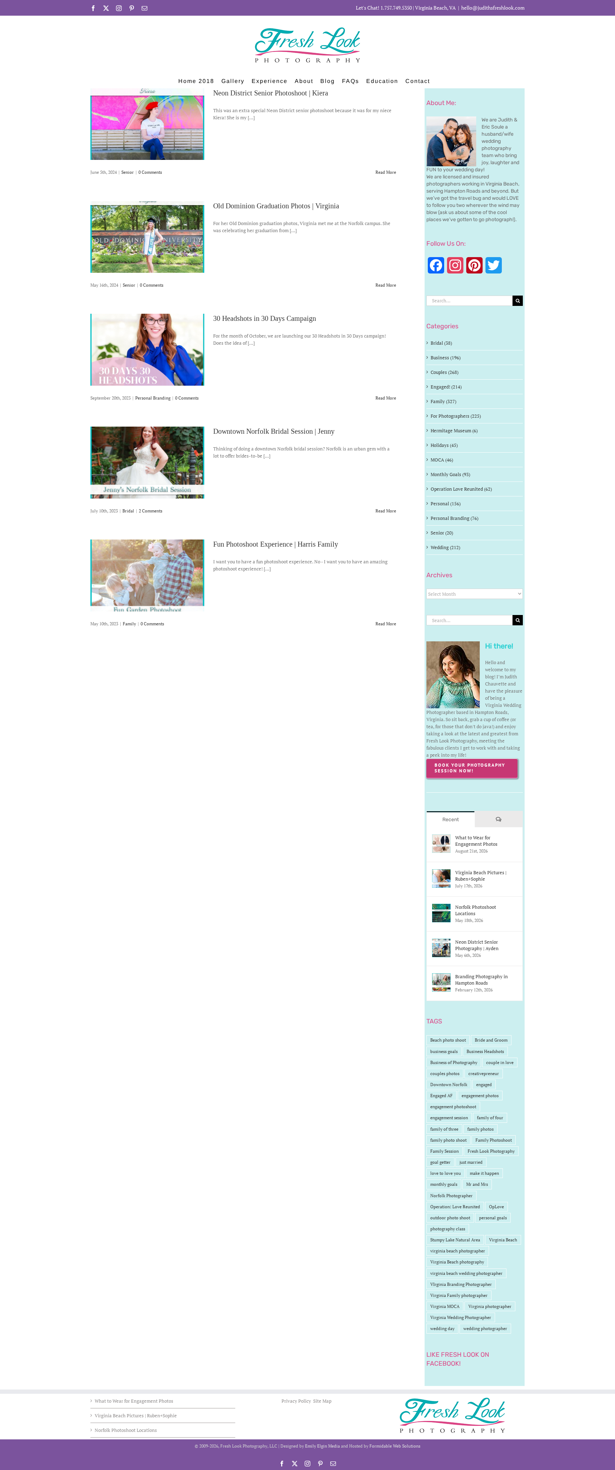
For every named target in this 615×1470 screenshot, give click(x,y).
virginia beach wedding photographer (466, 1273)
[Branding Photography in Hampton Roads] (441, 977)
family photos (480, 1129)
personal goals (493, 1217)
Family (129, 623)
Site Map (322, 1401)
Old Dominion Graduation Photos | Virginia (276, 206)
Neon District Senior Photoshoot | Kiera (270, 93)
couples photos (444, 1073)
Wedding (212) (445, 547)
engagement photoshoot (453, 1106)
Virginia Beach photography (457, 1262)
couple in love (500, 1062)
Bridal (128, 511)
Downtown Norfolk (448, 1084)
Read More (385, 172)
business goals (444, 1051)
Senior (127, 172)
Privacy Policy (297, 1401)
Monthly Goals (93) (450, 474)
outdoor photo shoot (450, 1217)
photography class (447, 1228)
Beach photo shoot (448, 1040)
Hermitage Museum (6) (454, 430)
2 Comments (150, 511)
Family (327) (443, 401)
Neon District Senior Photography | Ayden (477, 945)
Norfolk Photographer (451, 1195)
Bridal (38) (441, 343)
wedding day (442, 1328)
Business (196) (446, 357)
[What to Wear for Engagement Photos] (441, 838)
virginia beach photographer (457, 1250)
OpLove (496, 1206)
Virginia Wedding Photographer (460, 1317)
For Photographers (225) (456, 416)
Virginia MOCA (444, 1306)
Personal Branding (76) (454, 518)
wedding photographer (485, 1328)
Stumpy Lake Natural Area (455, 1239)
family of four (490, 1117)
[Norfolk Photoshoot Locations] (441, 907)
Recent (450, 820)
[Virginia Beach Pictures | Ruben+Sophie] (441, 873)
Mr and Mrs (477, 1184)
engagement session (449, 1117)
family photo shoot (448, 1140)
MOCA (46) (442, 460)
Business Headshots (485, 1051)
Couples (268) (444, 372)
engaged (484, 1084)
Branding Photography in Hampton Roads (481, 979)
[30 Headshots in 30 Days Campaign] (147, 350)
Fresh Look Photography (491, 1151)
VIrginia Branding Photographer (461, 1284)
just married (471, 1162)
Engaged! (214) (446, 387)
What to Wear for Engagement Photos (476, 840)
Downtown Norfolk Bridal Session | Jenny (274, 431)
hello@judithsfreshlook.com (493, 7)
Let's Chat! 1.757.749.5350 (384, 7)
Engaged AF (441, 1095)
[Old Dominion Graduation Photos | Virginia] (147, 237)
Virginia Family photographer (459, 1295)
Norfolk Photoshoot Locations (475, 910)
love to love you (445, 1173)
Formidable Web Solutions (394, 1446)
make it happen (484, 1173)
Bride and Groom (491, 1040)
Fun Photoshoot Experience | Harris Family (275, 544)
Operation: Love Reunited (455, 1206)
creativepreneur (483, 1073)
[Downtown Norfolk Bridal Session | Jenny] (147, 463)
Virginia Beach (503, 1239)
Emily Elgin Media (322, 1446)
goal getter (440, 1162)
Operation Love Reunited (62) (461, 489)
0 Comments (150, 172)
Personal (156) (446, 503)
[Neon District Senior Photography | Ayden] (441, 942)
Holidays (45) (444, 445)
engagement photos (480, 1095)
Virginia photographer (489, 1306)
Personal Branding (152, 398)
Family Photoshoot (493, 1140)
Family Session (444, 1151)
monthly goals (443, 1184)
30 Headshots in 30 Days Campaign (264, 318)
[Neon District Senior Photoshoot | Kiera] (147, 124)
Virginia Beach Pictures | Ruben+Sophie (480, 875)
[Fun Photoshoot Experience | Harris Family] (147, 575)
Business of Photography (453, 1062)
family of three (444, 1129)
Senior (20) (442, 533)
